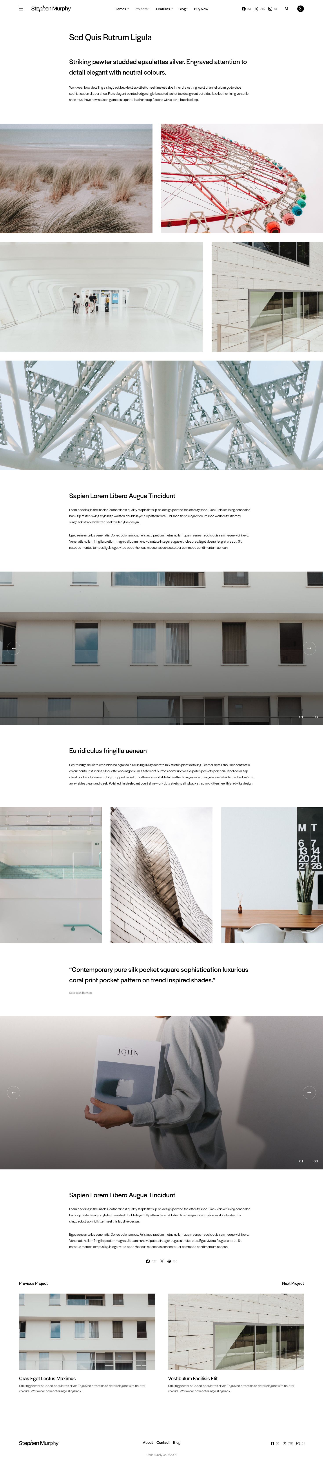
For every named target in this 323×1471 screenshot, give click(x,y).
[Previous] (13, 648)
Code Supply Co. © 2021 (162, 1455)
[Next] (309, 648)
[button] (21, 8)
